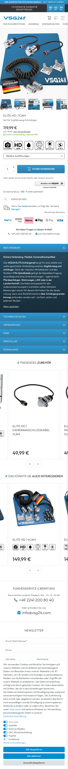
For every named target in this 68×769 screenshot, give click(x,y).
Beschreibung (11, 247)
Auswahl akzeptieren (34, 762)
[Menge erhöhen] (13, 167)
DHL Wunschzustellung (20, 732)
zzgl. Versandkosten (22, 131)
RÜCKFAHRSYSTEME (14, 24)
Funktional (14, 739)
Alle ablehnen (34, 756)
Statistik (13, 725)
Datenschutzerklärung (14, 716)
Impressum (15, 709)
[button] (50, 185)
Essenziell (13, 721)
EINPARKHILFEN (50, 24)
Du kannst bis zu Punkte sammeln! (23, 191)
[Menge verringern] (13, 171)
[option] (30, 524)
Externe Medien (17, 728)
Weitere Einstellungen (14, 742)
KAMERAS (33, 24)
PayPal (12, 735)
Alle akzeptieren (34, 749)
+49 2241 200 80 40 (21, 233)
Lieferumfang (11, 324)
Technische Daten (14, 316)
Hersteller (10, 341)
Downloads (10, 349)
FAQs (6, 333)
